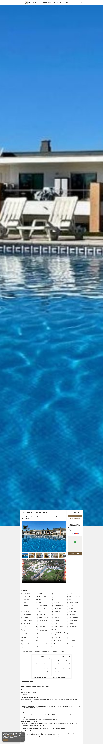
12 (66, 663)
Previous (23, 536)
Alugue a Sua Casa (51, 2)
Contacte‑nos (68, 2)
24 (61, 668)
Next (64, 536)
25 (63, 668)
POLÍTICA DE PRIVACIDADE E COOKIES (10, 735)
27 (69, 668)
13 (69, 663)
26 (66, 668)
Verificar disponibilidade (75, 518)
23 (58, 668)
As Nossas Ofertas (36, 2)
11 (63, 663)
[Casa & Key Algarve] (26, 2)
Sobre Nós (59, 2)
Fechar (5, 740)
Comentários (44, 2)
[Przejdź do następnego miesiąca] (69, 656)
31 (33, 674)
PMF (63, 2)
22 (55, 668)
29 (47, 671)
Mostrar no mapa (75, 553)
